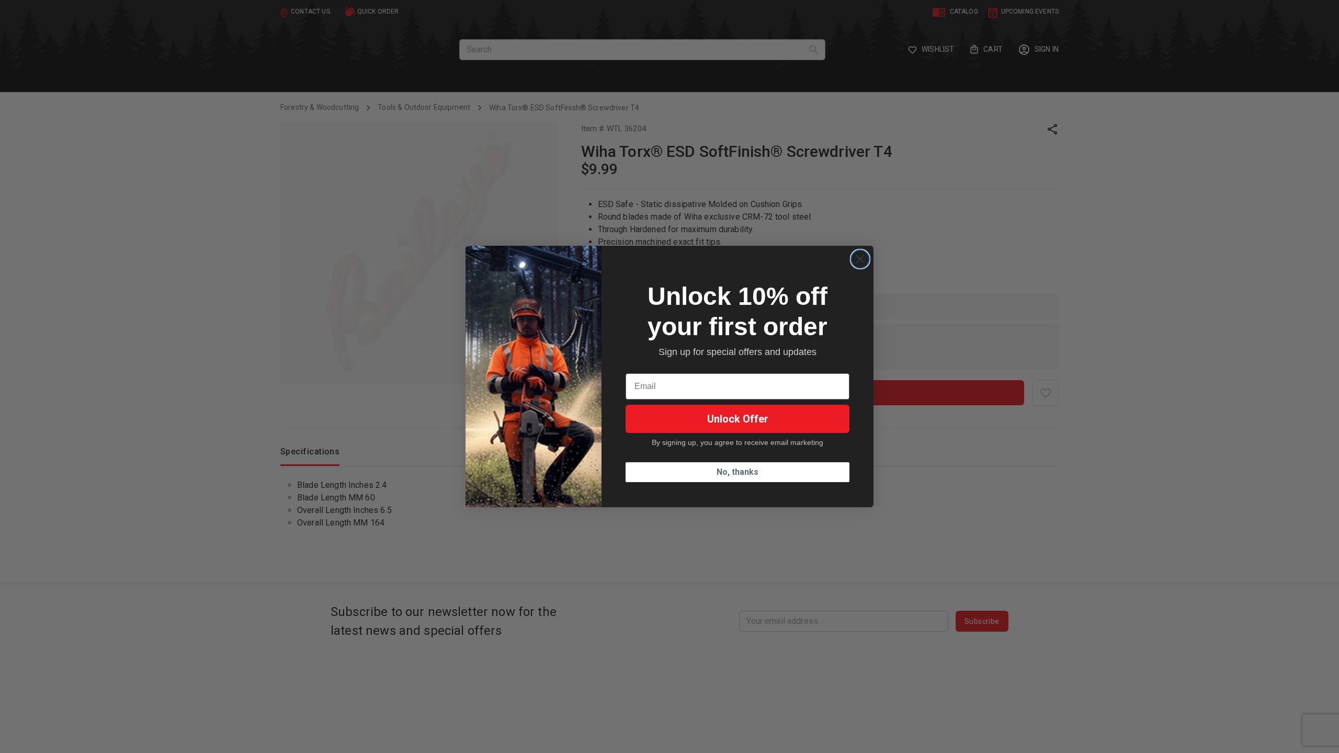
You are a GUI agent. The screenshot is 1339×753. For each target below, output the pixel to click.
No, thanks (737, 472)
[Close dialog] (860, 259)
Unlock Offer (737, 419)
